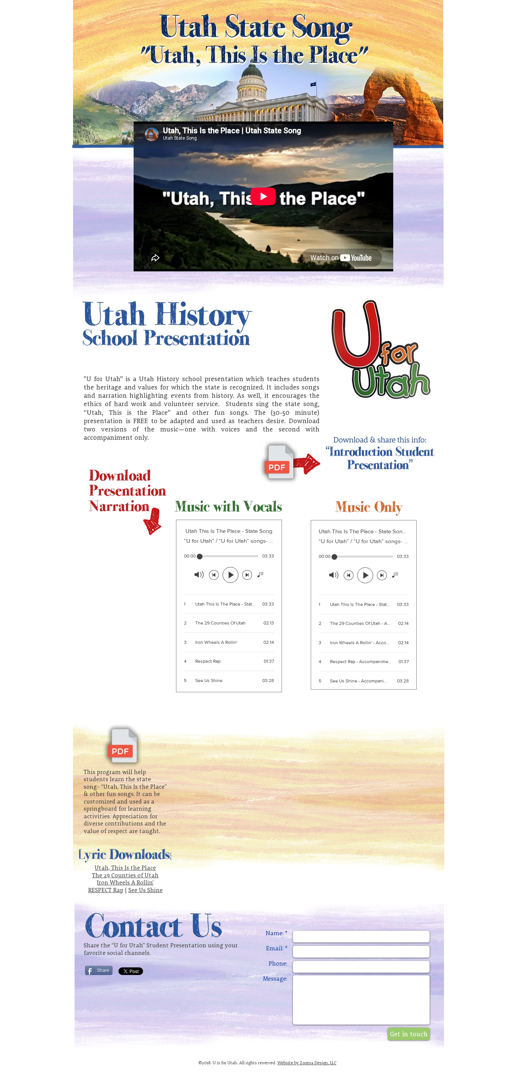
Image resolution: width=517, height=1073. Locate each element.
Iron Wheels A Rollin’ (125, 882)
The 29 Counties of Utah (125, 875)
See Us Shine (145, 890)
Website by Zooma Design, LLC (306, 1062)
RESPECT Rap (105, 890)
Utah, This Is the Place (125, 867)
